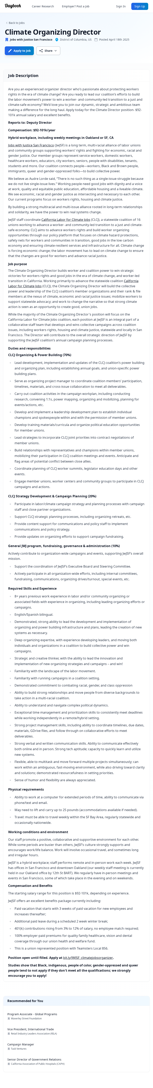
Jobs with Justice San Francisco (31, 145)
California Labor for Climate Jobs (65, 219)
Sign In (121, 6)
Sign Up (139, 6)
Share (48, 51)
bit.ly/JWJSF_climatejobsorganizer (88, 958)
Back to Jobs (17, 23)
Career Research (43, 6)
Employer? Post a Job (75, 6)
